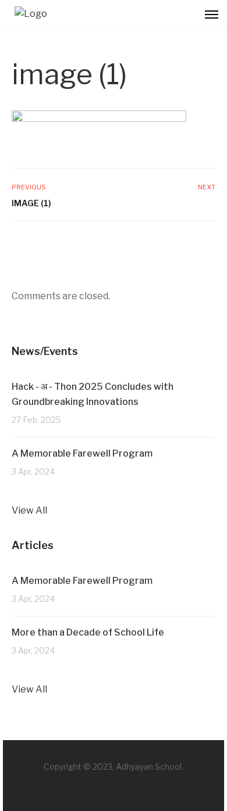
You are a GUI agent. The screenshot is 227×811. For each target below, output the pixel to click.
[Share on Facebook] (171, 246)
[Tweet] (183, 246)
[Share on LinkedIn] (208, 246)
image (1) (31, 203)
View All (29, 510)
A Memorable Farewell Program (82, 453)
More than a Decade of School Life (89, 632)
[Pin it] (196, 246)
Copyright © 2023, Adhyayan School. (113, 766)
